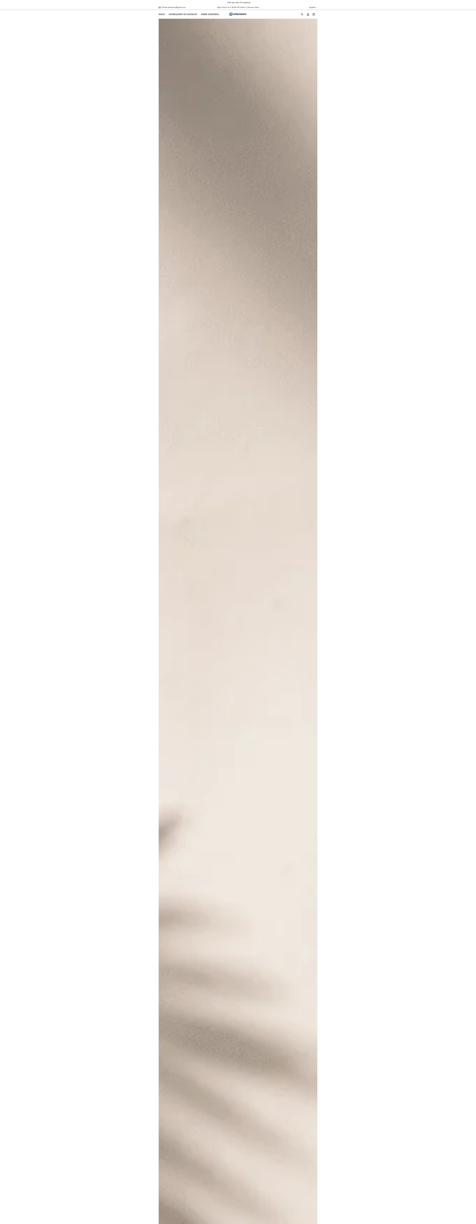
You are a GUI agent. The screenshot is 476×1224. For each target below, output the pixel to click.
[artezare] (238, 14)
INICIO (162, 14)
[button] (314, 14)
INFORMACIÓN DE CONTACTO (183, 14)
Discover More (253, 7)
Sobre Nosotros (210, 14)
